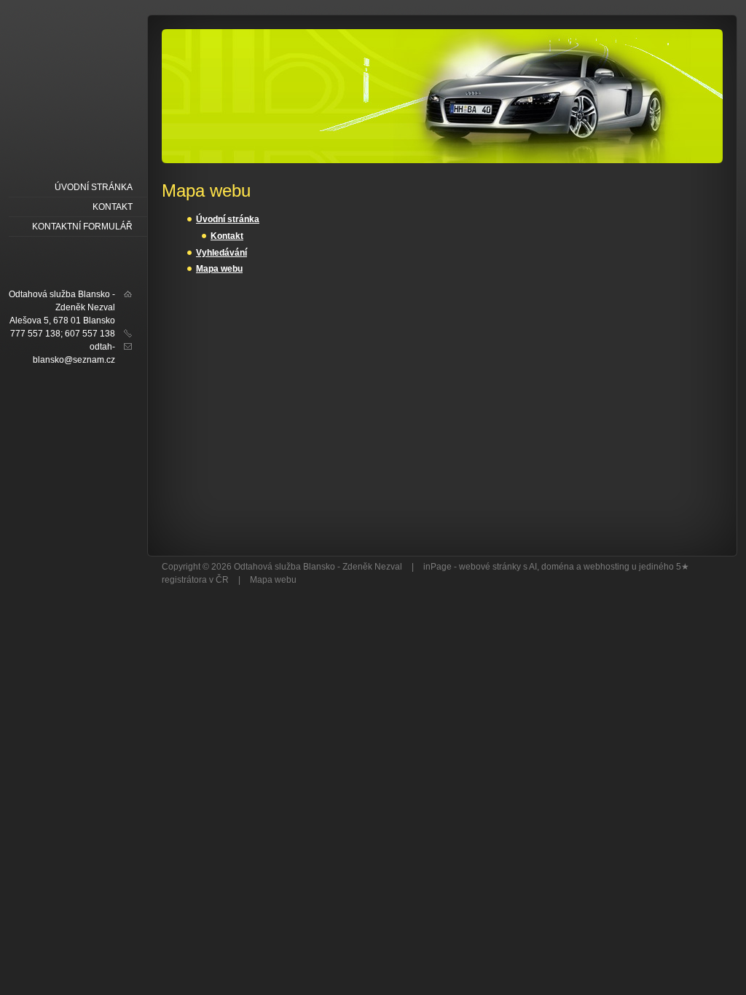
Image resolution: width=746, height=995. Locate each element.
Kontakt (227, 236)
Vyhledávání (221, 253)
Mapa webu (219, 269)
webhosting (606, 567)
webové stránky (490, 567)
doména (557, 567)
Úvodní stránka (227, 219)
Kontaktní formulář (82, 226)
